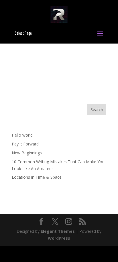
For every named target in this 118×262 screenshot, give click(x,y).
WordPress (59, 238)
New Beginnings (27, 152)
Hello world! (23, 135)
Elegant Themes (58, 231)
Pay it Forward (25, 144)
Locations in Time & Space (37, 177)
